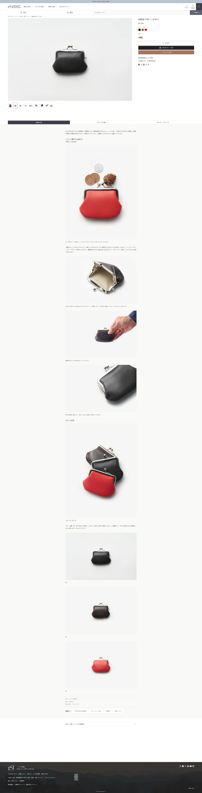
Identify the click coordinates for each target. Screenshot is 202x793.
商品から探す (27, 6)
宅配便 (108, 711)
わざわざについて (64, 6)
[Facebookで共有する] (139, 64)
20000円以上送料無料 (80, 711)
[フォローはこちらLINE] (188, 766)
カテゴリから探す (39, 6)
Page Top (191, 788)
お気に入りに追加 (167, 52)
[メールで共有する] (146, 64)
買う (25, 12)
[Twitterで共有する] (141, 64)
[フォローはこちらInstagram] (180, 766)
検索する (197, 12)
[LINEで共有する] (143, 64)
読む (71, 12)
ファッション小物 (18, 16)
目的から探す (51, 6)
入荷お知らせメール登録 (167, 47)
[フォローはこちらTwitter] (185, 766)
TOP (9, 16)
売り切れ (167, 43)
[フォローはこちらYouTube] (191, 766)
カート (200, 7)
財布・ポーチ (27, 16)
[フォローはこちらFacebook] (183, 766)
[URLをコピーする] (148, 64)
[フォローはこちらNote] (193, 766)
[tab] (39, 122)
